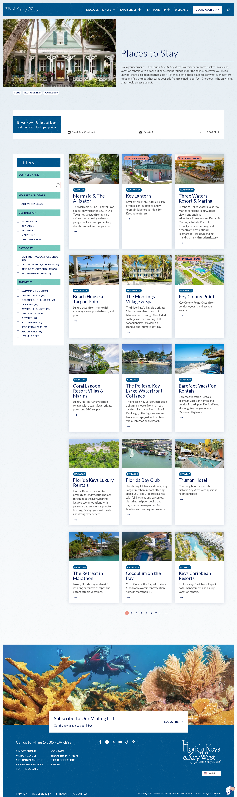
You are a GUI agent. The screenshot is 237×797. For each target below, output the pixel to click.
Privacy (21, 793)
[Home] (21, 9)
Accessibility (41, 793)
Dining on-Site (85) (33, 295)
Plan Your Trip (156, 9)
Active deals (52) (32, 204)
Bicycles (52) (29, 318)
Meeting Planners (29, 759)
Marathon (28, 234)
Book (207, 9)
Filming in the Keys (29, 764)
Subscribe (171, 721)
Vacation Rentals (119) (36, 273)
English (212, 773)
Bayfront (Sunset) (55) (35, 309)
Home (17, 93)
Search (212, 132)
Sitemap (62, 793)
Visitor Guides (26, 755)
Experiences (128, 9)
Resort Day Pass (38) (34, 327)
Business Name (29, 174)
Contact (57, 751)
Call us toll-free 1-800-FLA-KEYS (44, 742)
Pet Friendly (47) (31, 322)
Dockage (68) (29, 304)
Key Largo (28, 225)
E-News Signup (26, 751)
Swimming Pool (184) (34, 290)
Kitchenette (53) (32, 313)
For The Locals (27, 768)
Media (55, 764)
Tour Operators (63, 759)
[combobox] (211, 773)
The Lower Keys (31, 239)
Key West (27, 230)
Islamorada (29, 221)
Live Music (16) (30, 336)
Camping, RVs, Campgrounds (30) (39, 258)
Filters (27, 162)
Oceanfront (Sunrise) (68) (38, 300)
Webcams (181, 9)
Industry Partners (65, 755)
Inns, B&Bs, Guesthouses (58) (39, 269)
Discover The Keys (98, 9)
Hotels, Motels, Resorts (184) (40, 264)
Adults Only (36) (31, 331)
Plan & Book (51, 93)
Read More (75, 231)
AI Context (81, 793)
